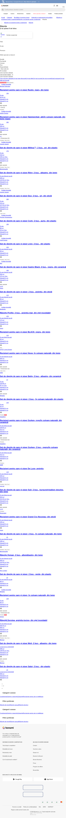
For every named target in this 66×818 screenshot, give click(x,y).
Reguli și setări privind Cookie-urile (20, 809)
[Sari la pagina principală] (4, 5)
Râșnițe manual (14, 705)
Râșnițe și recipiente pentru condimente (29, 19)
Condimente (3, 696)
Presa (34, 763)
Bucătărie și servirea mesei (21, 17)
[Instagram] (62, 727)
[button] (33, 103)
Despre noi (36, 752)
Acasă (3, 17)
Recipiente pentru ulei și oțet (31, 696)
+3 (2, 286)
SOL (40, 807)
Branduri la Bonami (38, 756)
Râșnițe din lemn (5, 705)
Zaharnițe (20, 696)
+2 (0, 136)
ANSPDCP (50, 807)
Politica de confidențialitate (30, 807)
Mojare (41, 696)
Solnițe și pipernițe (12, 696)
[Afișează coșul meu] (60, 5)
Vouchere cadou (37, 749)
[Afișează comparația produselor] (57, 5)
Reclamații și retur (7, 752)
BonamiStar (36, 770)
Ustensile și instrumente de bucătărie (41, 17)
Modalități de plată (7, 756)
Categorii (9, 17)
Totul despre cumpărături (9, 745)
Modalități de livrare (8, 749)
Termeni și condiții (16, 807)
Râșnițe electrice (23, 705)
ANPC (44, 807)
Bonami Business (37, 759)
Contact (35, 745)
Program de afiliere (38, 766)
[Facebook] (58, 727)
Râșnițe (31, 22)
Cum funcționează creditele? (10, 759)
